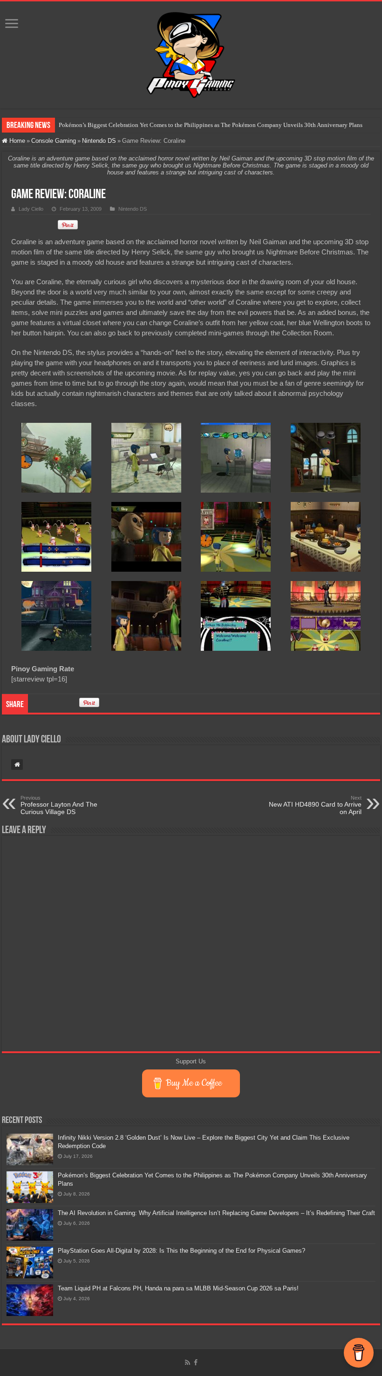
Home (16, 140)
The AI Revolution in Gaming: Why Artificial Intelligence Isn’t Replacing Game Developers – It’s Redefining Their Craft (216, 1212)
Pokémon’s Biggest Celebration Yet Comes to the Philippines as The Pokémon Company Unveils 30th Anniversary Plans (210, 124)
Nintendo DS (99, 140)
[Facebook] (195, 1362)
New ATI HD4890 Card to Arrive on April (315, 805)
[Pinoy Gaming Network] (191, 53)
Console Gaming (53, 140)
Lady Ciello (31, 209)
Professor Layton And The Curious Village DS (58, 805)
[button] (56, 457)
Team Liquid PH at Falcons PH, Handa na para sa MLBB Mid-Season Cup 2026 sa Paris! (178, 1288)
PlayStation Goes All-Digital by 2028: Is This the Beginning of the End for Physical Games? (181, 1250)
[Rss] (187, 1362)
